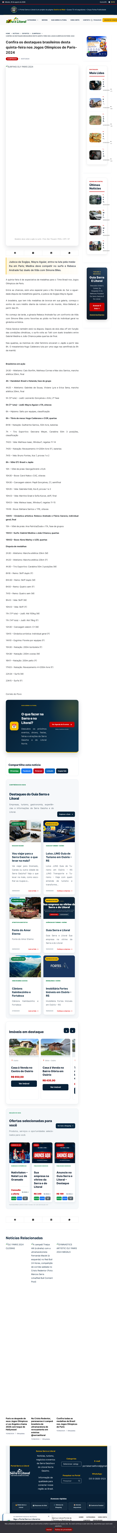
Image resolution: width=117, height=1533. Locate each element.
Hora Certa (74, 20)
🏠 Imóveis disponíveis (77, 1506)
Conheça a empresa (64, 891)
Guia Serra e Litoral (59, 20)
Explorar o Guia (66, 814)
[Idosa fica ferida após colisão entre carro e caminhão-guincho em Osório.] (95, 230)
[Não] (114, 1527)
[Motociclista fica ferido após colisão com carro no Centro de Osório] (95, 215)
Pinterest (38, 771)
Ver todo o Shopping (65, 1126)
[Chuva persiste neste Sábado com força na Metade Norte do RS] (95, 199)
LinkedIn (50, 771)
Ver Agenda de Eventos (62, 724)
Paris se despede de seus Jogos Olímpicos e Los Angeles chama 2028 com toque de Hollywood (17, 1424)
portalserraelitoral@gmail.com (97, 1466)
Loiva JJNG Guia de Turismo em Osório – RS (59, 857)
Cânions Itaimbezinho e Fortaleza (21, 992)
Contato (86, 20)
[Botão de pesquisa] (79, 1481)
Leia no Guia (33, 891)
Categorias (31, 20)
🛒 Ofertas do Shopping (58, 1506)
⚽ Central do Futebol (96, 1505)
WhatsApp (14, 771)
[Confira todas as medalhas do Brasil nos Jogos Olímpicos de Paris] (67, 1329)
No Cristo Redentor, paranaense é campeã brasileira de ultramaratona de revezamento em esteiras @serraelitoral (42, 1426)
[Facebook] (15, 253)
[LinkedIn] (51, 253)
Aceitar (49, 1529)
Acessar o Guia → (97, 307)
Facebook (27, 771)
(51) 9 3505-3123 (97, 1478)
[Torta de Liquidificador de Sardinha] (95, 137)
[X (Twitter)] (33, 253)
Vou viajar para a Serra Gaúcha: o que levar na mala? (25, 857)
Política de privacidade (63, 1529)
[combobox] (69, 1481)
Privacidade (97, 1520)
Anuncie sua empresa (97, 315)
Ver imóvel (24, 1083)
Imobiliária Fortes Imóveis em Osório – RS (58, 992)
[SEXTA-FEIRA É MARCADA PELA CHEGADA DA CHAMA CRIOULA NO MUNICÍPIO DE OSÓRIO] (95, 246)
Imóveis (45, 20)
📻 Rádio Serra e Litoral (20, 1506)
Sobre (81, 1517)
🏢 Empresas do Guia (40, 1505)
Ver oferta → (25, 1192)
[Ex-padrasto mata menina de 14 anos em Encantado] (95, 103)
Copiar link (62, 771)
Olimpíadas (12, 59)
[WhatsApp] (69, 253)
